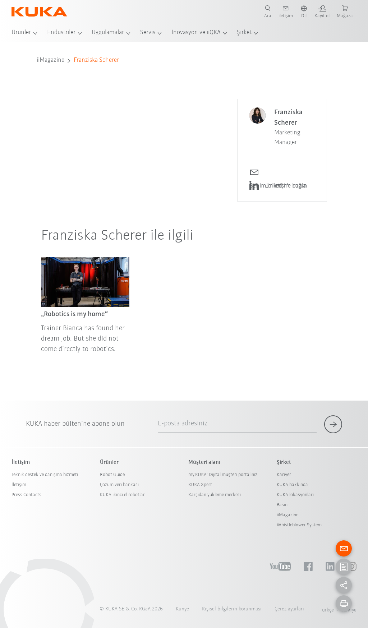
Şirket (244, 32)
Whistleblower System (299, 525)
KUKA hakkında (292, 485)
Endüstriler (61, 32)
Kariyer (284, 474)
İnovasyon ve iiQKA (196, 32)
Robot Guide (112, 474)
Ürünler (21, 32)
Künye (182, 609)
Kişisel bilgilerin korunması (232, 609)
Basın (282, 505)
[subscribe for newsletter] (333, 424)
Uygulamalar (108, 32)
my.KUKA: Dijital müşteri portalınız (222, 474)
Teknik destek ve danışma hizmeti (45, 474)
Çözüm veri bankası (119, 485)
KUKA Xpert (200, 485)
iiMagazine (50, 60)
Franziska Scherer (96, 60)
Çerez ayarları (289, 609)
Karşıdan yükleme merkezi (214, 495)
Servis (147, 32)
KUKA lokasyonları (295, 495)
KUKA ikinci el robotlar (122, 495)
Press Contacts (26, 495)
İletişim (19, 485)
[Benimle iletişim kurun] (282, 172)
